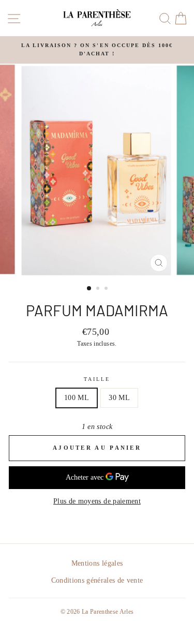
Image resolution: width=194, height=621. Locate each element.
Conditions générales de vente (97, 580)
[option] (97, 49)
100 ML (76, 398)
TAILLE (97, 379)
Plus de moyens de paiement (97, 501)
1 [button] (89, 288)
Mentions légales (97, 563)
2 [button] (98, 289)
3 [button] (107, 289)
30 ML (119, 398)
